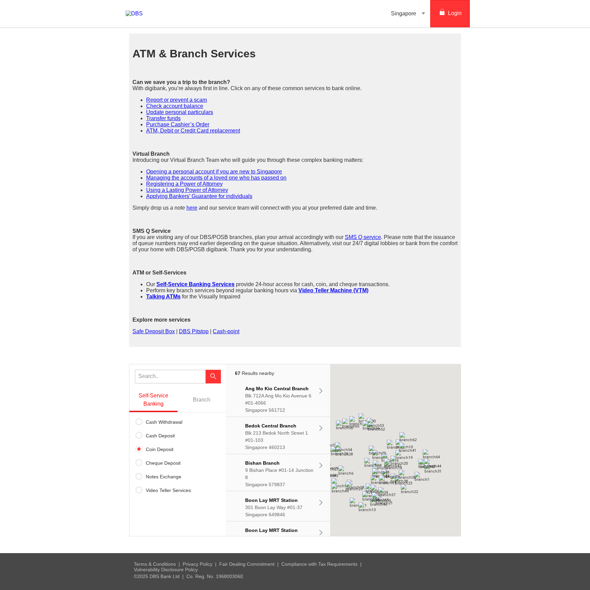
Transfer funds (163, 118)
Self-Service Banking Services (195, 284)
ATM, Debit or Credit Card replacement (193, 131)
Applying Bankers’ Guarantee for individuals (199, 196)
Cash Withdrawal (164, 422)
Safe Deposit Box (153, 331)
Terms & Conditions (155, 564)
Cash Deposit (160, 435)
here (191, 208)
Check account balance (174, 106)
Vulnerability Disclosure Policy (166, 569)
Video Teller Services (168, 490)
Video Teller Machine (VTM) (333, 290)
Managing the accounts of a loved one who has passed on (216, 178)
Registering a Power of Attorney (184, 184)
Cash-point (226, 331)
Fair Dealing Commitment (247, 564)
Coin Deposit (159, 449)
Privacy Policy (197, 564)
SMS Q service (363, 237)
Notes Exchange (163, 476)
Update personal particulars (179, 112)
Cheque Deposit (163, 463)
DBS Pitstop (194, 331)
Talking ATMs (163, 296)
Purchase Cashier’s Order (177, 124)
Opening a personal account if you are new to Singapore (214, 171)
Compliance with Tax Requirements (319, 564)
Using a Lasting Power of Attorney (187, 190)
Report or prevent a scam (176, 100)
